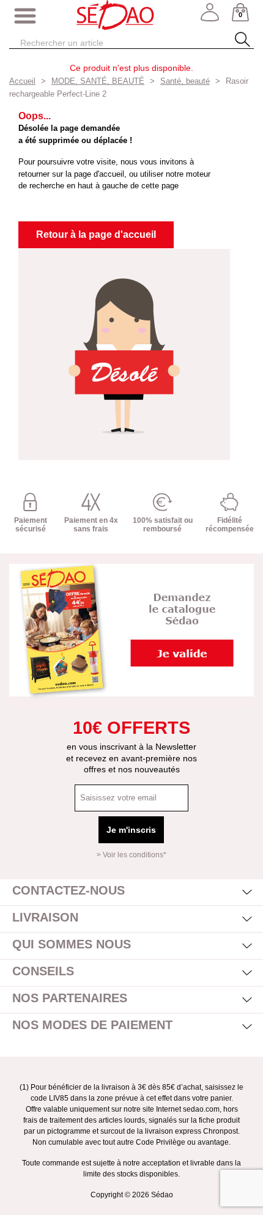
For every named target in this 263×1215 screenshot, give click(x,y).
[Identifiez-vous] (209, 16)
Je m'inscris (131, 830)
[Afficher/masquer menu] (25, 16)
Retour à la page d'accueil (96, 234)
